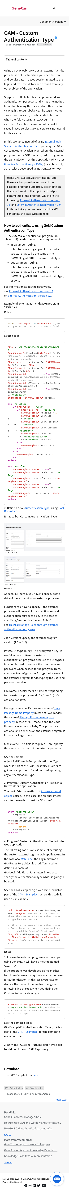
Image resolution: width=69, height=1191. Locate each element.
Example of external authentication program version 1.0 (31, 305)
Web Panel (27, 859)
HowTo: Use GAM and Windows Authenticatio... (32, 1122)
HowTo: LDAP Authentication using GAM (28, 1128)
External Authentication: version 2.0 (39, 205)
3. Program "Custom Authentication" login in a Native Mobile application (33, 784)
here (35, 1075)
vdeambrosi (44, 1093)
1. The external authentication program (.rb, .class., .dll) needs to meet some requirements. (33, 237)
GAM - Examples (28, 894)
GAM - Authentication (14, 1088)
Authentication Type (36, 508)
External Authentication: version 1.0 (31, 291)
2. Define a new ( (14, 508)
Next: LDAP (61, 1099)
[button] (53, 21)
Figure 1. (8, 588)
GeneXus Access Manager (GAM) (23, 164)
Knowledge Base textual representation (28, 1156)
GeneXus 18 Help (44, 44)
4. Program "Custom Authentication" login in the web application (34, 842)
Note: (7, 951)
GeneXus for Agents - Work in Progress (27, 1144)
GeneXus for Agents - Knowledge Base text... (30, 1150)
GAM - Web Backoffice (34, 1088)
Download (12, 1069)
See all (8, 1135)
